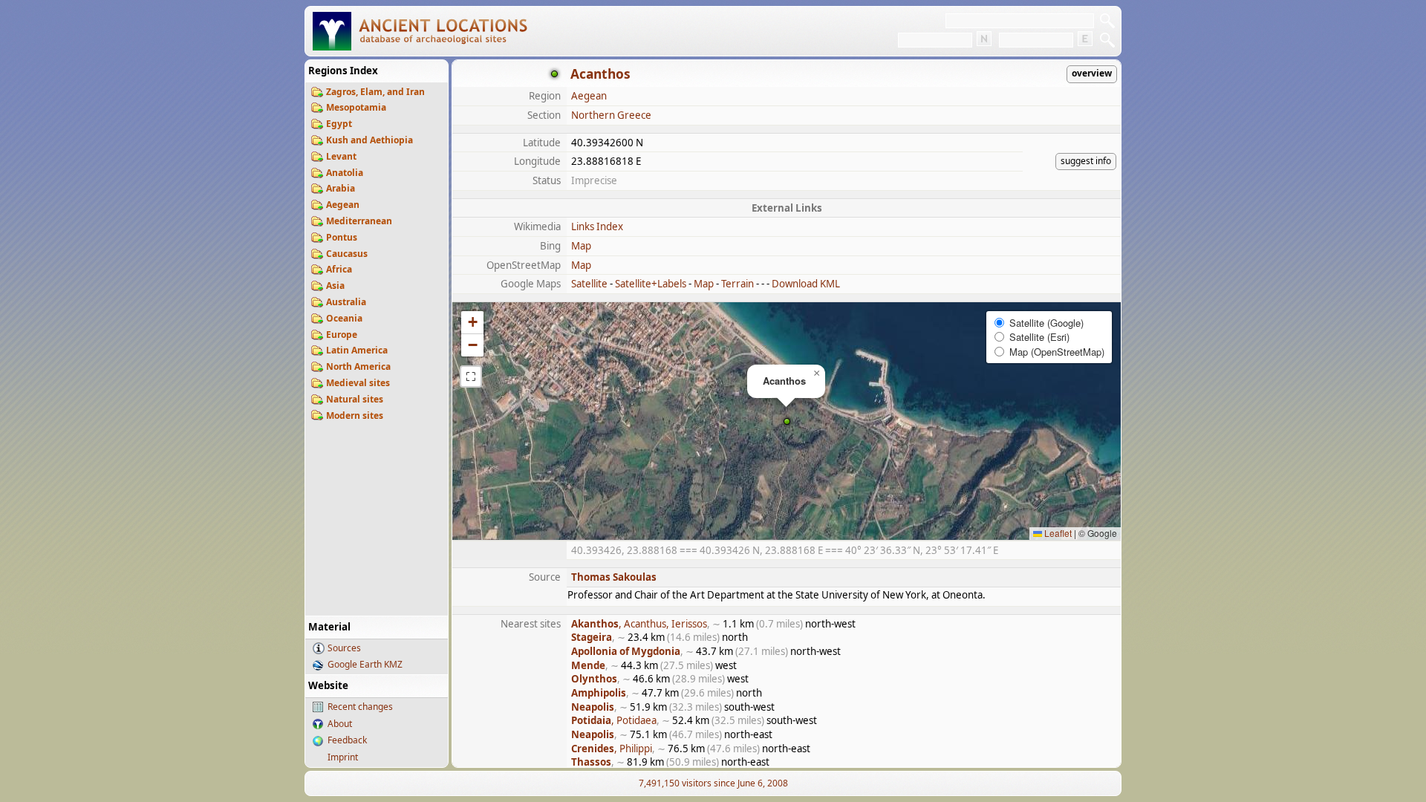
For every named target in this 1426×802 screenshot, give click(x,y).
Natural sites (354, 399)
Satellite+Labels (650, 283)
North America (358, 366)
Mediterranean (359, 221)
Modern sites (354, 415)
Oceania (344, 318)
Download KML (806, 283)
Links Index (597, 226)
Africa (339, 269)
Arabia (340, 188)
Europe (341, 334)
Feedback (347, 740)
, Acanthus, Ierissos (639, 623)
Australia (346, 302)
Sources (344, 648)
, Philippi (611, 748)
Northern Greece (611, 115)
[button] (787, 421)
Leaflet (1057, 532)
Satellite (589, 283)
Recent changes (360, 706)
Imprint (343, 757)
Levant (341, 156)
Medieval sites (358, 382)
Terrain (737, 283)
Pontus (341, 237)
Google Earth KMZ (365, 664)
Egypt (339, 123)
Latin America (357, 350)
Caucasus (347, 253)
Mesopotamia (356, 107)
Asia (335, 285)
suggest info (1086, 160)
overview (1092, 73)
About (340, 723)
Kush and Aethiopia (369, 140)
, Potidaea (614, 720)
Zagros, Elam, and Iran (375, 91)
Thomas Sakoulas (614, 577)
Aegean (342, 204)
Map (581, 245)
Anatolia (344, 172)
